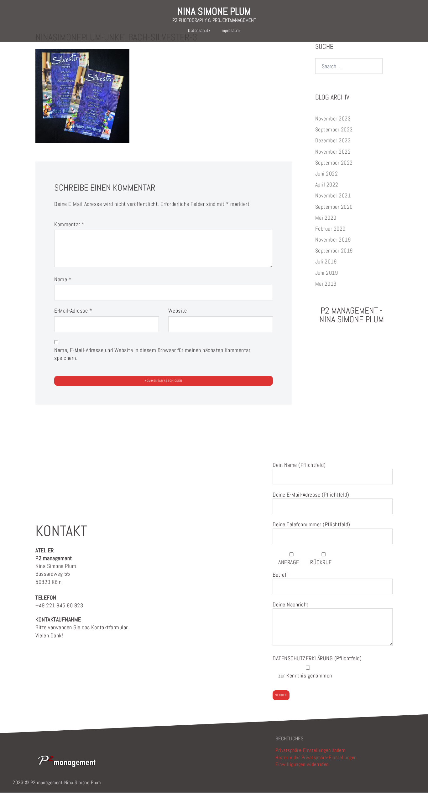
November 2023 (333, 118)
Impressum (230, 30)
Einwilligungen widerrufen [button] (302, 764)
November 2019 (333, 239)
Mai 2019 (326, 283)
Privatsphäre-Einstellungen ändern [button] (310, 750)
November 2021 (333, 195)
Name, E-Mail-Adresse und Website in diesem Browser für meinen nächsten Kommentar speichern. (152, 353)
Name (62, 279)
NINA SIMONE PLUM (214, 11)
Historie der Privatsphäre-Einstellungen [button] (316, 757)
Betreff (280, 574)
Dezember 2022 (333, 140)
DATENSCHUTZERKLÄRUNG (303, 658)
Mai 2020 (326, 217)
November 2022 (333, 151)
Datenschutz (199, 30)
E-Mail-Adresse (73, 310)
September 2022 (334, 162)
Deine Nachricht (291, 604)
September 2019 (334, 250)
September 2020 (334, 206)
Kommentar (69, 224)
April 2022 (326, 184)
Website (177, 310)
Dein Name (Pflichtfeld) (299, 464)
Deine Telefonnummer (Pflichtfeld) (311, 524)
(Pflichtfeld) (317, 658)
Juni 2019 (326, 272)
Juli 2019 (326, 261)
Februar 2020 (330, 228)
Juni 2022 (326, 173)
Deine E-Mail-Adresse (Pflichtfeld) (311, 494)
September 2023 (334, 129)
